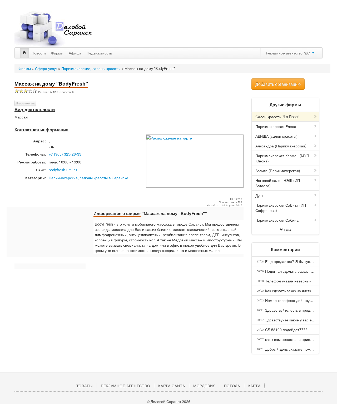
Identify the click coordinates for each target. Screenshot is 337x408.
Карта (254, 385)
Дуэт (259, 195)
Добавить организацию (278, 84)
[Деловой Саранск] (63, 29)
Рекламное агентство (125, 385)
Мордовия (204, 385)
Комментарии (25, 103)
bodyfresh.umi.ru (63, 169)
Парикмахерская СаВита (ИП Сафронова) (280, 207)
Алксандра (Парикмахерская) (280, 145)
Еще (287, 229)
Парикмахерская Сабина (277, 220)
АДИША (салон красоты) (276, 136)
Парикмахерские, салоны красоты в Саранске (88, 177)
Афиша (75, 53)
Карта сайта (171, 385)
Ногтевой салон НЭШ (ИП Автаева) (277, 183)
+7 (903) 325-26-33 (65, 154)
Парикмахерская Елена (275, 126)
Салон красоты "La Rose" (277, 116)
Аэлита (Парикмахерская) (277, 170)
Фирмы (57, 53)
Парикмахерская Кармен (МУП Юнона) (282, 158)
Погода (232, 385)
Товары (84, 385)
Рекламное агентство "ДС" (289, 53)
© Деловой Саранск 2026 (168, 401)
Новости (39, 53)
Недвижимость (99, 53)
